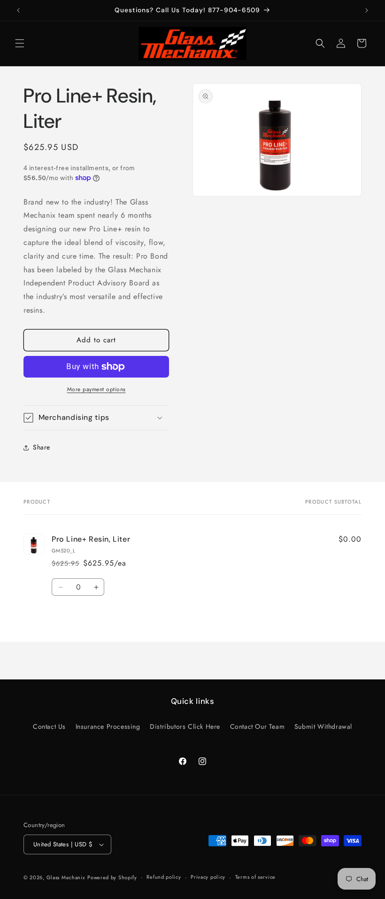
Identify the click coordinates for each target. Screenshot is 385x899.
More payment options (96, 389)
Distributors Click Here (185, 726)
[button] (19, 43)
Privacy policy (208, 877)
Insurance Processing (108, 726)
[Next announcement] (366, 10)
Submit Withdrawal (323, 726)
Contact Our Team (257, 726)
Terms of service (255, 877)
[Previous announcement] (18, 10)
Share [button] (41, 447)
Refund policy (163, 877)
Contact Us (49, 726)
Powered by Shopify (112, 877)
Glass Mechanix (65, 877)
